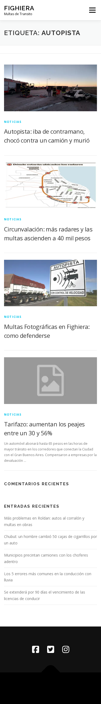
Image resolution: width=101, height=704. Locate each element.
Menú (92, 10)
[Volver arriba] (50, 672)
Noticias (13, 122)
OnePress (75, 685)
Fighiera (19, 8)
